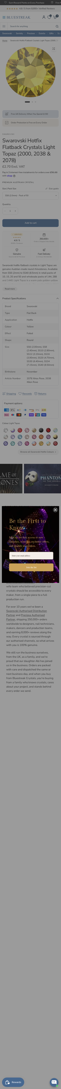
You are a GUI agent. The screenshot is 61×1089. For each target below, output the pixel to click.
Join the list (31, 567)
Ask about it (48, 1070)
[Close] (55, 510)
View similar (30, 1070)
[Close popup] (56, 1043)
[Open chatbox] (54, 1082)
